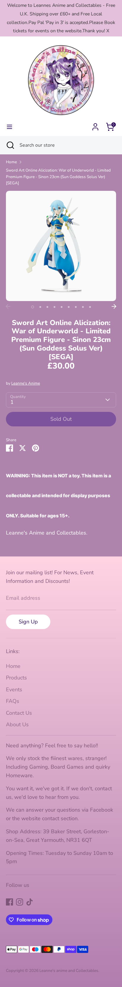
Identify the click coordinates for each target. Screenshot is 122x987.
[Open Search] (9, 145)
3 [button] (47, 307)
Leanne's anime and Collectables (68, 970)
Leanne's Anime (25, 383)
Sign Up (28, 621)
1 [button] (32, 306)
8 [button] (83, 307)
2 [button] (40, 307)
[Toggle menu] (9, 127)
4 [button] (54, 307)
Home (11, 162)
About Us (17, 724)
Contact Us (19, 712)
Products (16, 677)
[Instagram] (19, 902)
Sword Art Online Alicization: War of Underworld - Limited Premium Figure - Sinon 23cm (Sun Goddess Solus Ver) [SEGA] (58, 176)
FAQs (12, 701)
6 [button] (69, 307)
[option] (61, 246)
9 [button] (90, 307)
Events (14, 689)
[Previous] (8, 306)
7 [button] (76, 307)
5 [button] (61, 307)
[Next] (114, 306)
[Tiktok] (29, 902)
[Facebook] (9, 902)
